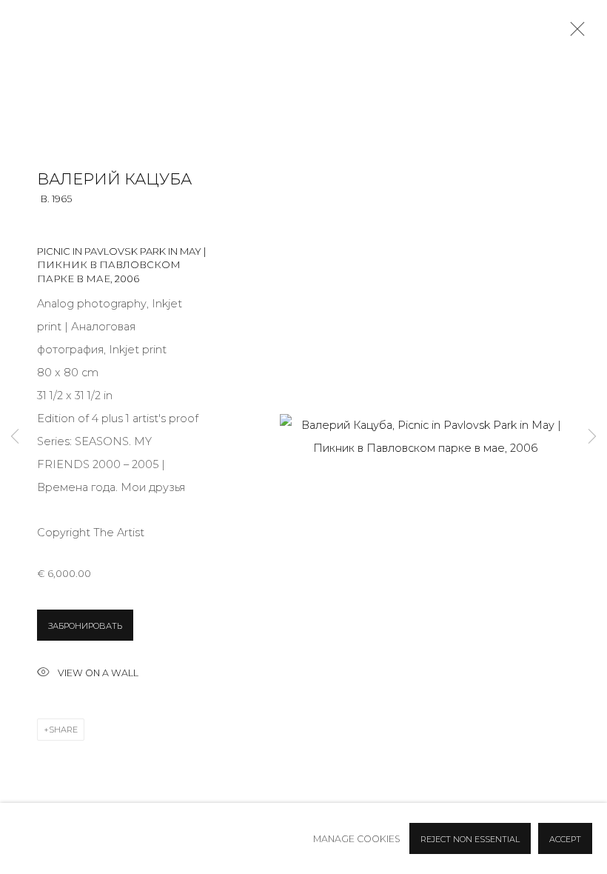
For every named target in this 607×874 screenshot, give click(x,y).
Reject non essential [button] (470, 839)
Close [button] (574, 33)
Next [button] (592, 437)
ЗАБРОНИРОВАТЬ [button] (85, 626)
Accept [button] (565, 839)
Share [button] (63, 729)
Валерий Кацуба (114, 179)
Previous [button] (15, 437)
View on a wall (98, 672)
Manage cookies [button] (356, 838)
